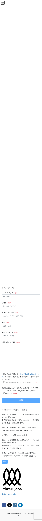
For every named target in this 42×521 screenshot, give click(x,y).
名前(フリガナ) (10, 332)
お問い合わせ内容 (11, 342)
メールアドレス (10, 293)
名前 (6, 322)
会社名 (7, 303)
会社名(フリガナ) (11, 313)
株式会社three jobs (9, 494)
